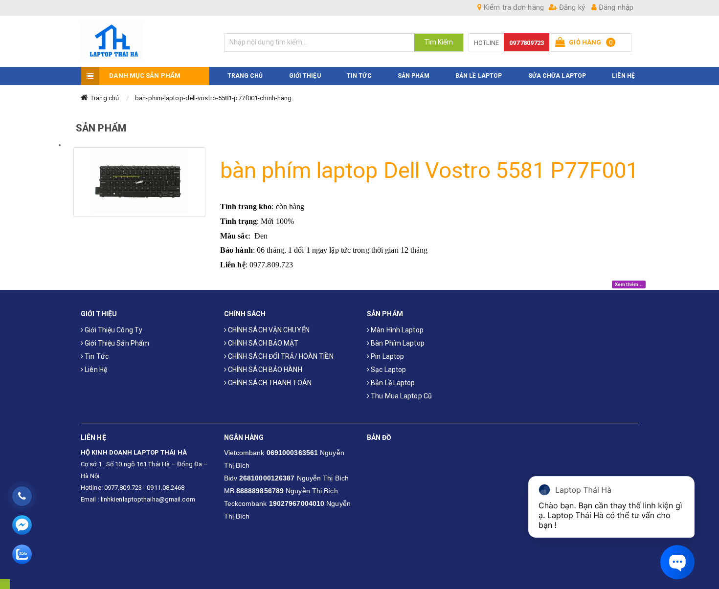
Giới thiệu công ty (112, 330)
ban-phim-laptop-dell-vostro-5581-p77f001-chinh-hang (213, 98)
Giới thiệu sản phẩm (116, 343)
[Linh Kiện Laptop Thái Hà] (145, 41)
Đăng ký (571, 7)
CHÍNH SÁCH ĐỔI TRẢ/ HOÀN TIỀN (280, 356)
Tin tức (96, 356)
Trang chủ (104, 98)
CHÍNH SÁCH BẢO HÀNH (264, 369)
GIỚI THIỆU (305, 75)
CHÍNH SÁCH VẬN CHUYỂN (268, 330)
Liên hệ (95, 369)
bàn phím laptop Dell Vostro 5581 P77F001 (429, 170)
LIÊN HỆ (623, 75)
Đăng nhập (615, 7)
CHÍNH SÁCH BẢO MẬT (262, 343)
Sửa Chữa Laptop (557, 75)
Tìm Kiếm (438, 42)
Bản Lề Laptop (478, 75)
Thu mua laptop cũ (400, 396)
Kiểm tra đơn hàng (513, 7)
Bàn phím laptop (397, 343)
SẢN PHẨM (413, 75)
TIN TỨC (359, 75)
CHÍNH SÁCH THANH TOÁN (269, 383)
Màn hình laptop (396, 330)
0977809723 (526, 42)
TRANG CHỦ (245, 75)
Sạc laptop (387, 369)
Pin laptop (386, 356)
